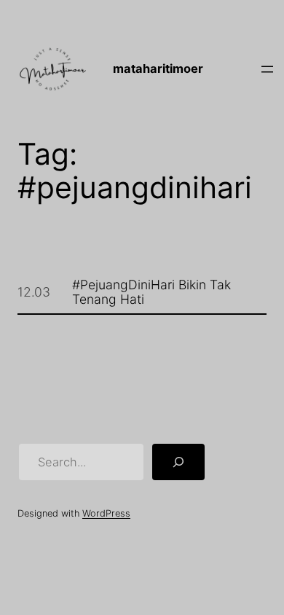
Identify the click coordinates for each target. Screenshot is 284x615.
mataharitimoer (158, 68)
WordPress (106, 513)
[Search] (178, 462)
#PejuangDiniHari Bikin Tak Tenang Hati (151, 292)
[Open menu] (267, 69)
